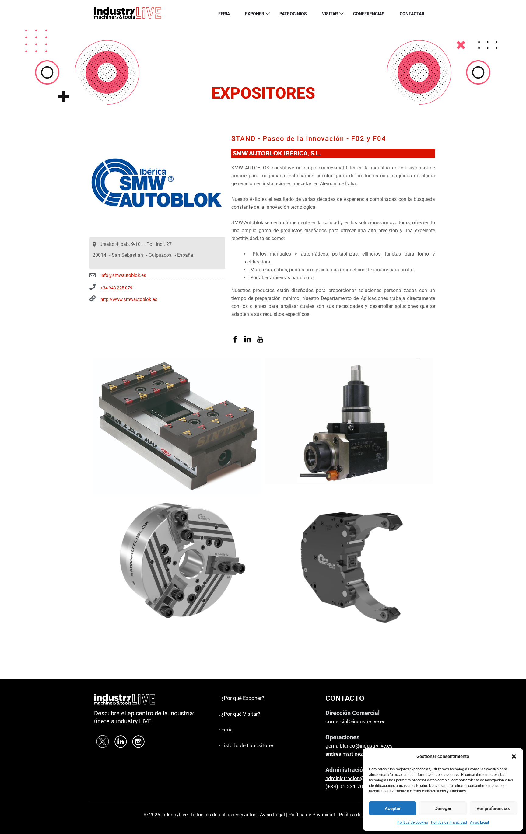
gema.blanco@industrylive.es (359, 746)
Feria (224, 13)
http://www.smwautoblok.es (128, 299)
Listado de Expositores (248, 745)
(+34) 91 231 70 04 (347, 786)
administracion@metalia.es (356, 778)
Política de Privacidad (449, 822)
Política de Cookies (359, 815)
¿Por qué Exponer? (242, 698)
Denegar (442, 808)
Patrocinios (293, 13)
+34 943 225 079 (116, 287)
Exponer (254, 13)
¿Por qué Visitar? (240, 714)
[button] (514, 756)
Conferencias (368, 13)
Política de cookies (412, 822)
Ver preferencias (493, 808)
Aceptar (393, 808)
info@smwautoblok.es (123, 275)
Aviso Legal (479, 822)
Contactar (412, 13)
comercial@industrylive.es (355, 721)
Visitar (330, 13)
